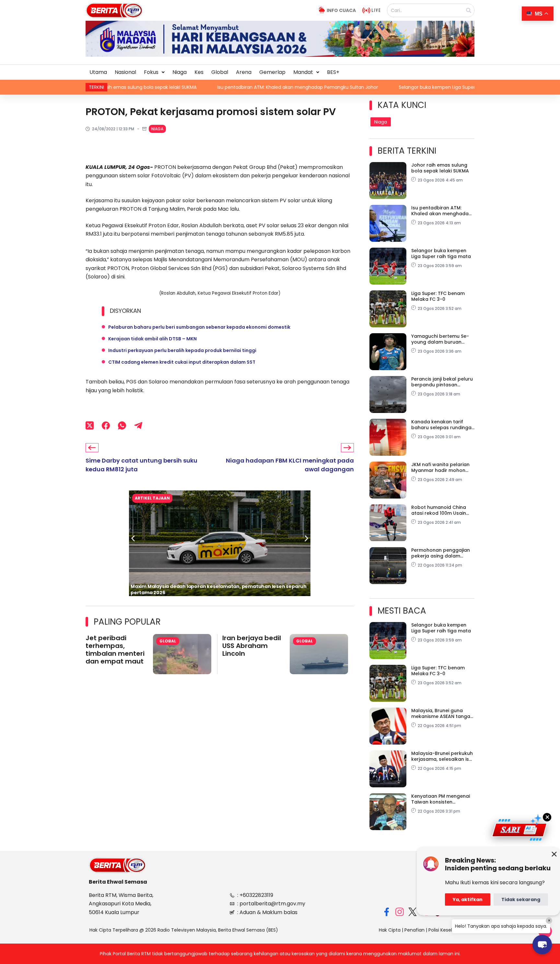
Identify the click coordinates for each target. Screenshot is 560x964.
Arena (243, 72)
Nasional (125, 72)
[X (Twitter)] (90, 425)
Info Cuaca (341, 10)
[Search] (468, 10)
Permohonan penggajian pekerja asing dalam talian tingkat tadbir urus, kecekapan (441, 553)
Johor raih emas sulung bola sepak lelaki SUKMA (440, 168)
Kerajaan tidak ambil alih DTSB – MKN (152, 338)
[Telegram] (138, 425)
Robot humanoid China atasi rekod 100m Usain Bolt (438, 510)
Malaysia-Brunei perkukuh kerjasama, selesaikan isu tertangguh (442, 756)
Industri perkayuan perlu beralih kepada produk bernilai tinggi (182, 350)
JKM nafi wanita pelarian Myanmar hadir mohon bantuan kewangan (440, 467)
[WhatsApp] (122, 425)
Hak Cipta (390, 930)
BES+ (333, 72)
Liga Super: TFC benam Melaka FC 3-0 (438, 296)
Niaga (179, 72)
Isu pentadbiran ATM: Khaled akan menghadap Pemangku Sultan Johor (218, 87)
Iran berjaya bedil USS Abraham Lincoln (251, 645)
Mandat (303, 72)
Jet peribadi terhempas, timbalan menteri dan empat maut (115, 649)
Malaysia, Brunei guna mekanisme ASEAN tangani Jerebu (442, 713)
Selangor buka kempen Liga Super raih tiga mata (375, 87)
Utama (98, 72)
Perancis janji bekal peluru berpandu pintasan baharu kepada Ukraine (442, 382)
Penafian (414, 930)
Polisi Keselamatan (449, 930)
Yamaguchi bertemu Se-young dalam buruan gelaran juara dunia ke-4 (441, 339)
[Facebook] (106, 425)
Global (219, 72)
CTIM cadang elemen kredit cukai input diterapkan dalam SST (181, 362)
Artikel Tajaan (152, 498)
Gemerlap (272, 72)
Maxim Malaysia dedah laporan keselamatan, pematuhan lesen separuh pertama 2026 (219, 589)
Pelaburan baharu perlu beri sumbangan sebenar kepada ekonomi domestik (199, 327)
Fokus (151, 72)
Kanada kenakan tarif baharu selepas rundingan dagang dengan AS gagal (442, 424)
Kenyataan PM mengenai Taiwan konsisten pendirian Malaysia (440, 799)
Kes (199, 72)
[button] (154, 72)
